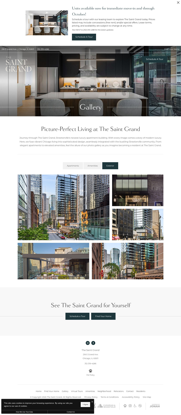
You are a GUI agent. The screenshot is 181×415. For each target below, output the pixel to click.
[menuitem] (38, 391)
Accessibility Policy (131, 397)
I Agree (85, 404)
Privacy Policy (91, 397)
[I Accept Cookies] (92, 402)
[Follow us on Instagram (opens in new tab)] (88, 343)
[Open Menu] (173, 59)
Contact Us (71, 412)
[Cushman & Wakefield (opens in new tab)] (106, 407)
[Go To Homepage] (18, 64)
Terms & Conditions (110, 397)
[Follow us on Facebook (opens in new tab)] (93, 343)
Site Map (147, 397)
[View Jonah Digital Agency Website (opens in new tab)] (155, 406)
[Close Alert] (178, 3)
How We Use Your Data (24, 412)
